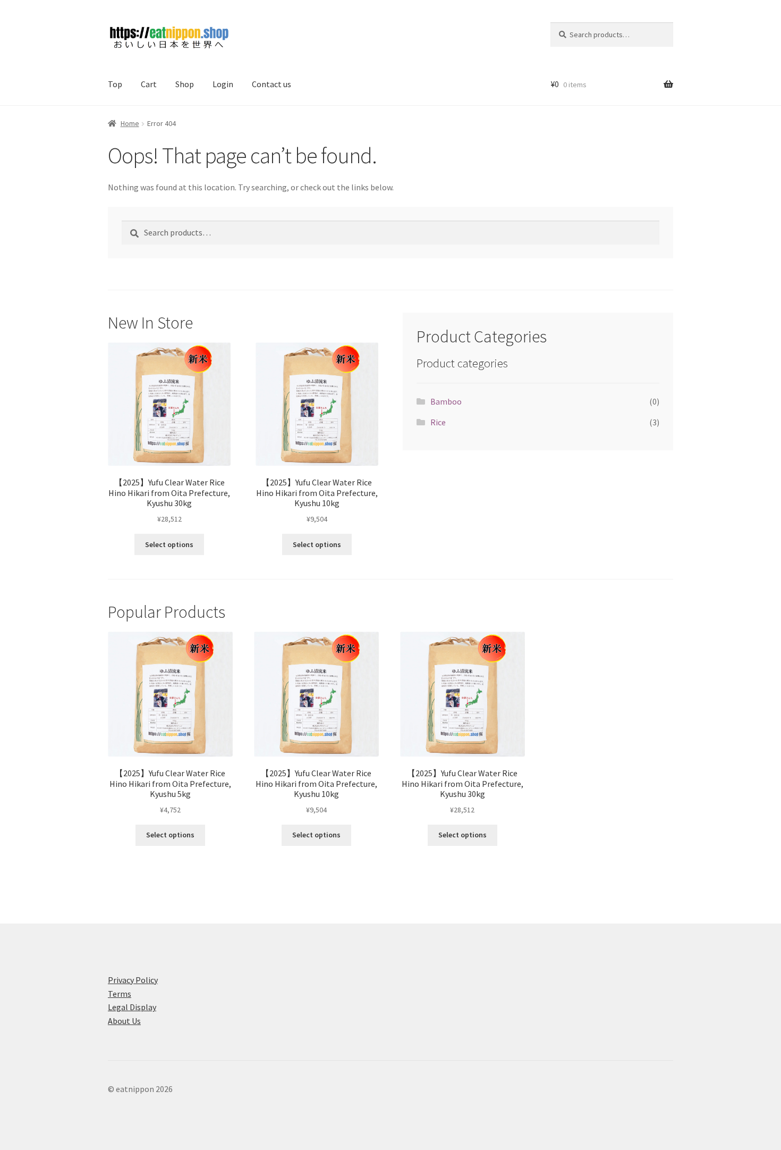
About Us (124, 1020)
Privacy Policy (133, 980)
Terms (119, 993)
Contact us (271, 84)
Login (223, 84)
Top (115, 84)
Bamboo (446, 401)
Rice (438, 422)
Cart (149, 84)
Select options (169, 544)
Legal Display (132, 1007)
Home (130, 123)
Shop (184, 84)
